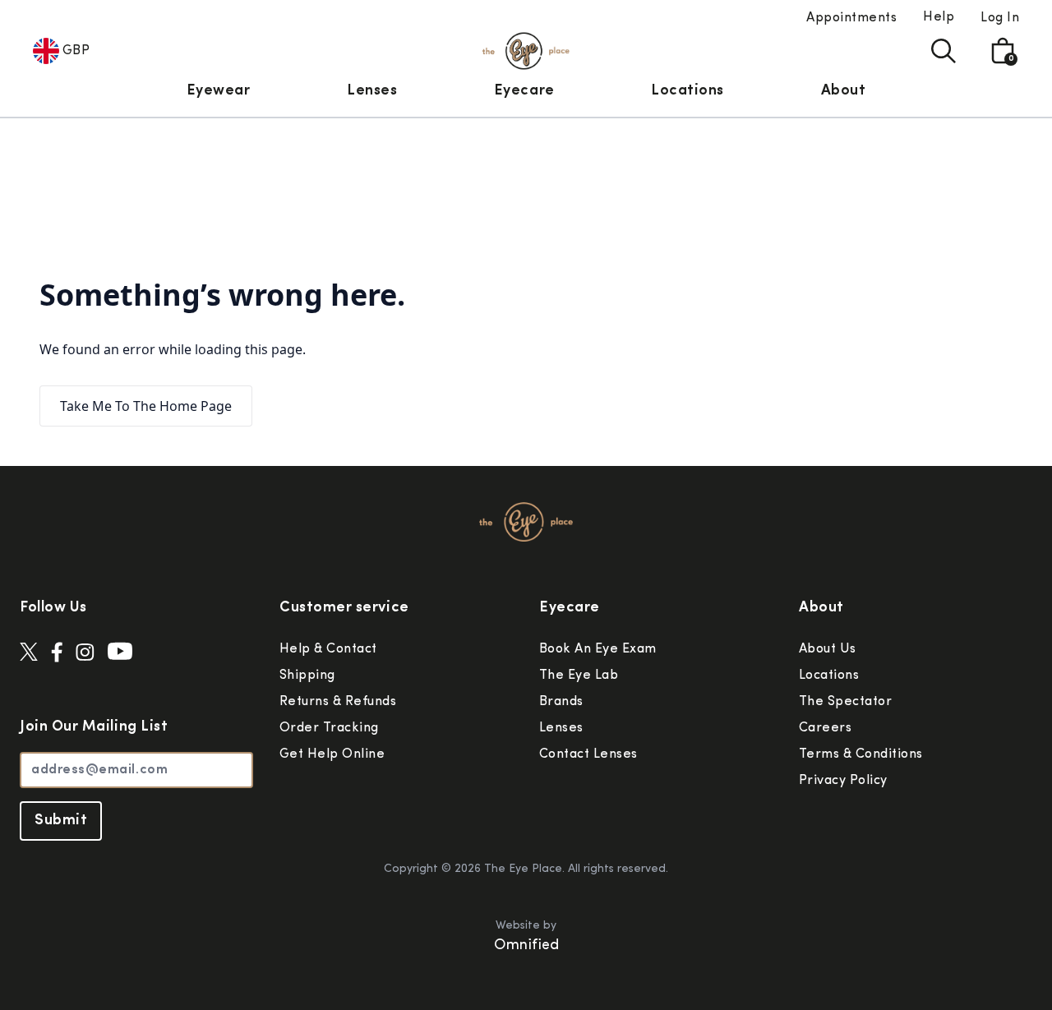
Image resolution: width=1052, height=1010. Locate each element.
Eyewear (219, 91)
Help (938, 17)
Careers (825, 728)
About (843, 91)
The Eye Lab (578, 675)
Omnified (526, 946)
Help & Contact (328, 649)
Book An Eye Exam (598, 649)
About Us (827, 649)
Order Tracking (329, 728)
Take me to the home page (146, 406)
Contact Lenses (588, 754)
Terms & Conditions (861, 754)
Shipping (307, 675)
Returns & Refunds (337, 701)
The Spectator (845, 701)
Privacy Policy (843, 780)
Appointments (851, 18)
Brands (561, 701)
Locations (687, 91)
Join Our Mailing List (94, 727)
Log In (999, 18)
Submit (61, 821)
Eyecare (524, 91)
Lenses (372, 91)
